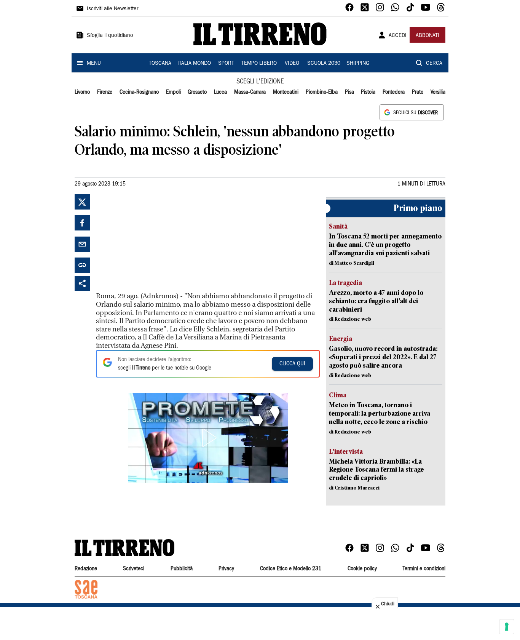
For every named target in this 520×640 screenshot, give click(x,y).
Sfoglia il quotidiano (110, 35)
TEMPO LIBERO (259, 63)
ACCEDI (398, 35)
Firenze (104, 92)
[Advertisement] (153, 242)
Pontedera (394, 92)
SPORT (226, 63)
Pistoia (368, 92)
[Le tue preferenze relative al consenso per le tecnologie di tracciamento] (506, 626)
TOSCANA (160, 63)
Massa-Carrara (250, 92)
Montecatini (285, 92)
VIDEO (292, 63)
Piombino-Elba (322, 92)
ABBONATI (427, 35)
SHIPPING (357, 63)
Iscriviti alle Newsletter (112, 9)
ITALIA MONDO (194, 63)
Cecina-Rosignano (139, 92)
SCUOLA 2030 (323, 63)
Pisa (349, 92)
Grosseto (197, 92)
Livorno (82, 92)
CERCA (434, 63)
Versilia (438, 92)
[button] (208, 438)
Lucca (220, 92)
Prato (417, 92)
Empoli (173, 92)
